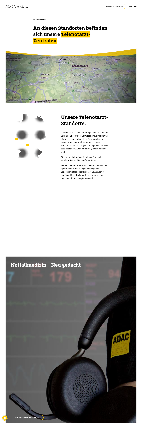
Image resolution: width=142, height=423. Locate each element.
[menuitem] (135, 7)
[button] (5, 418)
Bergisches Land (85, 178)
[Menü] (135, 7)
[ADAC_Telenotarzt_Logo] (17, 6)
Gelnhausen (97, 172)
